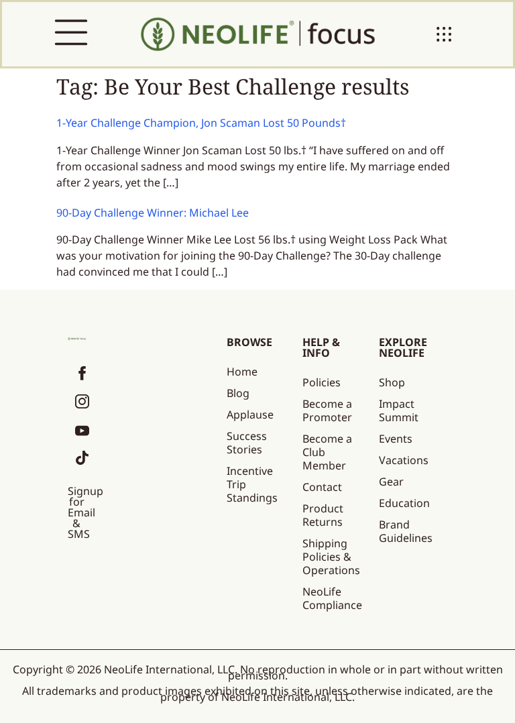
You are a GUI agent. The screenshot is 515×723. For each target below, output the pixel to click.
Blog (238, 393)
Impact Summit (398, 410)
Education (404, 503)
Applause (250, 414)
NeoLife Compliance (332, 598)
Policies (321, 382)
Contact (322, 487)
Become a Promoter (327, 410)
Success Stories (247, 443)
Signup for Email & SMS (85, 512)
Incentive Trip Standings (252, 484)
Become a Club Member (327, 452)
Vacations (403, 460)
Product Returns (322, 515)
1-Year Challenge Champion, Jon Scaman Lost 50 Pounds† (201, 122)
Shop (392, 382)
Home (242, 371)
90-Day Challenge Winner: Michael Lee (152, 212)
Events (395, 438)
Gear (391, 481)
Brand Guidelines (406, 531)
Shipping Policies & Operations (331, 556)
